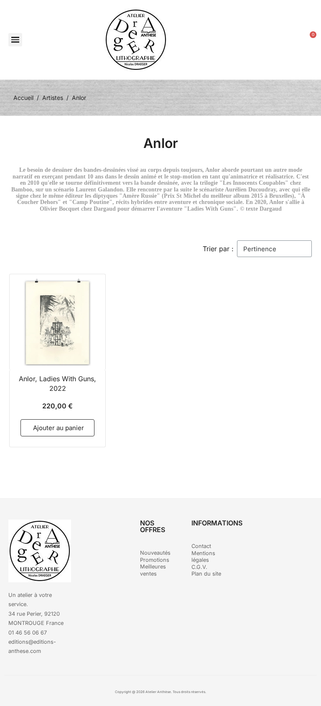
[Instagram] (289, 530)
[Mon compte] (289, 40)
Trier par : (218, 249)
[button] (15, 40)
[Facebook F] (266, 530)
